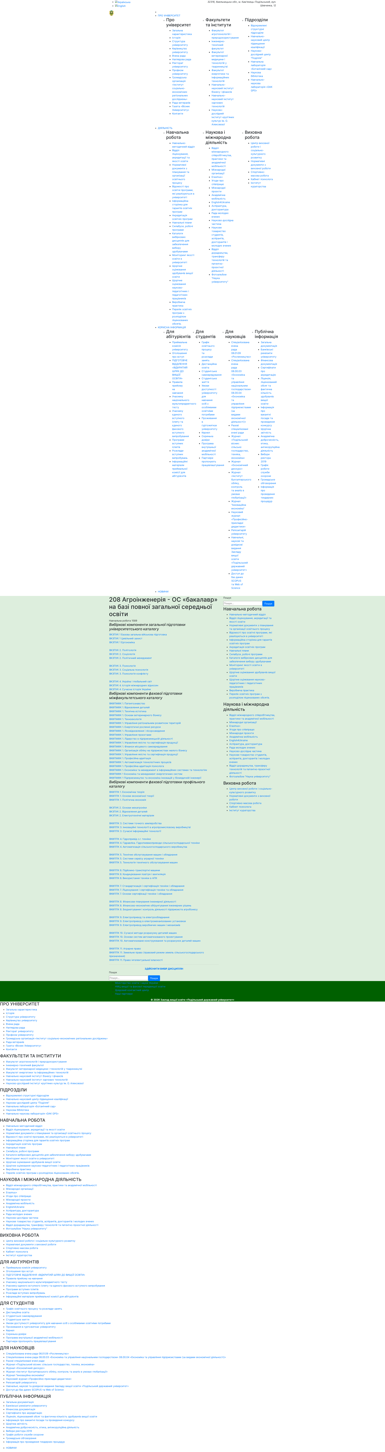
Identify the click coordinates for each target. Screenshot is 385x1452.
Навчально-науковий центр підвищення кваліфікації (37, 1099)
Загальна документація (20, 1402)
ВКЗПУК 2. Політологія (122, 650)
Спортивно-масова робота (245, 803)
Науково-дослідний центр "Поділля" (261, 54)
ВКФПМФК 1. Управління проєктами (130, 734)
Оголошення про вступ (19, 1271)
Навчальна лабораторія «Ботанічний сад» (261, 65)
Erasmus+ (217, 176)
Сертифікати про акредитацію (24, 1412)
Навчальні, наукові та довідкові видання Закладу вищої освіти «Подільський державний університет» (67, 1386)
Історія (176, 37)
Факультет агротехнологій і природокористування (225, 34)
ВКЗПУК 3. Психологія (122, 665)
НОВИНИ (163, 591)
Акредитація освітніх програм (247, 646)
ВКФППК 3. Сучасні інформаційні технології (135, 831)
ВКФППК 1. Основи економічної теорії (131, 795)
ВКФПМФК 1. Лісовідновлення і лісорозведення (137, 730)
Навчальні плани (182, 222)
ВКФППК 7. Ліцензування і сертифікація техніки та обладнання (146, 889)
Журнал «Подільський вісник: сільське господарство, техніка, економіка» (240, 447)
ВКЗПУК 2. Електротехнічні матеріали (131, 815)
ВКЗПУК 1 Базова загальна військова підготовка (138, 634)
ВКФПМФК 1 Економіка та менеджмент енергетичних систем (145, 773)
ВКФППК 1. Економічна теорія (126, 791)
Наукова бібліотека (17, 1109)
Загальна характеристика (21, 1009)
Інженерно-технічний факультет (218, 45)
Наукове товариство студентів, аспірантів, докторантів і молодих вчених (249, 758)
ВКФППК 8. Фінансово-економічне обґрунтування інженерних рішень (150, 905)
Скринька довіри (16, 1333)
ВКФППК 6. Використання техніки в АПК (133, 878)
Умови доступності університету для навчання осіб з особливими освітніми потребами (209, 400)
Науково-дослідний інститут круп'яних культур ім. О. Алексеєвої (223, 117)
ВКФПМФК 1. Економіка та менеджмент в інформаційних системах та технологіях (158, 769)
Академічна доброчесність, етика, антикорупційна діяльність (42, 1427)
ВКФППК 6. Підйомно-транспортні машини (134, 870)
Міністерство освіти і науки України (136, 982)
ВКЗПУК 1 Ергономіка (122, 642)
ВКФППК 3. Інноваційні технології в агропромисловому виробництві (150, 827)
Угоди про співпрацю (241, 729)
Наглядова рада (181, 59)
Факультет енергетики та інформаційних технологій (37, 1072)
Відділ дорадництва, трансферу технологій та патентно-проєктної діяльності (220, 260)
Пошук (227, 597)
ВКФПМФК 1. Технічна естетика (127, 711)
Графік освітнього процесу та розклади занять (34, 1308)
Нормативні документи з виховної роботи (261, 165)
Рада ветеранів (181, 102)
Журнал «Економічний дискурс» (239, 465)
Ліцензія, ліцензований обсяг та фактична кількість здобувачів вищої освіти (51, 1416)
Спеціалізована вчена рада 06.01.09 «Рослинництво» (37, 1353)
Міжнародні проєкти (241, 733)
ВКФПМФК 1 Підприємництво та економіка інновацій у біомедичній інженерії (155, 777)
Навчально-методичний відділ (247, 614)
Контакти (177, 113)
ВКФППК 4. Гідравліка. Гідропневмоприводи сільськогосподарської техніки (154, 842)
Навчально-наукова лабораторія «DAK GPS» (32, 1113)
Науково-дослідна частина (245, 751)
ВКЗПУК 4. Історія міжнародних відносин (133, 685)
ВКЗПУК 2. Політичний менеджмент (130, 657)
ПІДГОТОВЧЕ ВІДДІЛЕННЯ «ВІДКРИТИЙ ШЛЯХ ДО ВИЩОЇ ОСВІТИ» (45, 1274)
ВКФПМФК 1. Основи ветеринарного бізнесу (135, 715)
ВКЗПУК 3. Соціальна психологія (128, 669)
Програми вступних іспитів (178, 443)
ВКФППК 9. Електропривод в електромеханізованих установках (147, 921)
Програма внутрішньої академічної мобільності (34, 1337)
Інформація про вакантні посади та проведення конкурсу (40, 1420)
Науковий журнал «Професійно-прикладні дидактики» (239, 519)
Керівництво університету (21, 1020)
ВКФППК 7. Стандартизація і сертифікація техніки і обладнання (146, 885)
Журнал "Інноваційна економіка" (238, 505)
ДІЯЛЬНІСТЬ (165, 127)
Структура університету (20, 1016)
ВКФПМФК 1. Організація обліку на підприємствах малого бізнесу (148, 750)
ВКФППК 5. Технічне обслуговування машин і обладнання (143, 854)
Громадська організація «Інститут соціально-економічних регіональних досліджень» (180, 88)
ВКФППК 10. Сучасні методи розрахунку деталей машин (143, 932)
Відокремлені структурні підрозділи (259, 29)
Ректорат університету (20, 1031)
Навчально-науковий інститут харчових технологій (37, 1079)
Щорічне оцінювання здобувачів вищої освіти (33, 1162)
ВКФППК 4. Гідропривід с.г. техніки (130, 838)
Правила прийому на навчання (24, 1278)
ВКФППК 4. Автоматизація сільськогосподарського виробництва (148, 846)
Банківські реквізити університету (268, 353)
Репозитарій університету (21, 1382)
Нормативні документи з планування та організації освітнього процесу (48, 1133)
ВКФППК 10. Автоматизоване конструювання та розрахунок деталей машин (154, 940)
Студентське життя (17, 1319)
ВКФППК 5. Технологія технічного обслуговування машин (143, 862)
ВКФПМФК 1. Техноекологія (125, 719)
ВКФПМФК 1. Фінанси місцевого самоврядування (138, 746)
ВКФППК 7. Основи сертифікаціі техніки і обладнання (140, 893)
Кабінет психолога (262, 179)
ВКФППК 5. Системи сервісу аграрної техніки (136, 858)
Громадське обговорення (21, 1438)
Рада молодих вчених (242, 747)
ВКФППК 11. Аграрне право (125, 948)
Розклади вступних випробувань (180, 454)
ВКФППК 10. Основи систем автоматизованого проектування (146, 936)
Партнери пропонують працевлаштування (213, 461)
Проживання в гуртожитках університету (31, 1326)
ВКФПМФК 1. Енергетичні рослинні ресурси (135, 726)
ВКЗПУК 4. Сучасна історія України (130, 689)
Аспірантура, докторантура (245, 743)
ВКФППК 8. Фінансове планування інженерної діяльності (142, 901)
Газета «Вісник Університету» (23, 1045)
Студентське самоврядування (24, 1315)
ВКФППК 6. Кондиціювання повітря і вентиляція (137, 874)
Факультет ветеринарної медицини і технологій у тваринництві (220, 59)
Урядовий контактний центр (132, 990)
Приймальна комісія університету (180, 346)
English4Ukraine (221, 202)
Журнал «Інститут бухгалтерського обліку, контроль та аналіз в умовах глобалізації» (57, 1371)
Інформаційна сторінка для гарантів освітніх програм (38, 1140)
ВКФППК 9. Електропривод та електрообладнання (139, 917)
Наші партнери (124, 993)
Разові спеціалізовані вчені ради (239, 429)
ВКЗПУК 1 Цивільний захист (125, 638)
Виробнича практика (241, 690)
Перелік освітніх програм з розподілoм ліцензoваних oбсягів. (182, 316)
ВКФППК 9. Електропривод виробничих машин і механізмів (144, 925)
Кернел (206, 432)
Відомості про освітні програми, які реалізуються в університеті (44, 1136)
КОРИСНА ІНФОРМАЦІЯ (172, 327)
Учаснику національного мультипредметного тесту (36, 1282)
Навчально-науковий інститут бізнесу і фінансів (223, 88)
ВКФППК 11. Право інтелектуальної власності (136, 959)
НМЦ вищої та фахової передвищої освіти (140, 986)
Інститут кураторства (242, 810)
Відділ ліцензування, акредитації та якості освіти (35, 1129)
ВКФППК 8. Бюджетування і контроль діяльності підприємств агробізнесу (153, 909)
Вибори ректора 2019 (266, 458)
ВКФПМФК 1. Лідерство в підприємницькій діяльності (141, 738)
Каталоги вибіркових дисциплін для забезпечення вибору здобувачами (48, 1154)
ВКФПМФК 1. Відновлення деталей (129, 707)
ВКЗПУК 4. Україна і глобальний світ (130, 681)
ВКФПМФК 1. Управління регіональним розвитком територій (145, 722)
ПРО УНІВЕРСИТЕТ (169, 15)
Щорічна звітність (16, 1423)
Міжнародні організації (243, 722)
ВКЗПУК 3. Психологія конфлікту (128, 673)
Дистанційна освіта (17, 1312)
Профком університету (20, 1034)
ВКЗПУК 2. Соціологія (122, 654)
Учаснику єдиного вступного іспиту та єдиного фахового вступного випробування (55, 1285)
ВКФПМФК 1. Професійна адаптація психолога (136, 766)
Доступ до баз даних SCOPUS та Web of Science (237, 580)
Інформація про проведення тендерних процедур (268, 494)
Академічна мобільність (243, 736)
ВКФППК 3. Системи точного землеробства (135, 823)
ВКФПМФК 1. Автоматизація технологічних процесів (140, 762)
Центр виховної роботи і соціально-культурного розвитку (260, 150)
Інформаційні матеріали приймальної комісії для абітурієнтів (180, 468)
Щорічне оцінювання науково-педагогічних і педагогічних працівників (247, 683)
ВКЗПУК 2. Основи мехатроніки (128, 807)
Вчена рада (179, 55)
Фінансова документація (20, 1409)
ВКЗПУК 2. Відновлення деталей (128, 811)
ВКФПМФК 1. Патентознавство (127, 703)
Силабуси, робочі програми (245, 654)
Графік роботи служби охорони (25, 1434)
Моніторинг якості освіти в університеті (30, 1158)
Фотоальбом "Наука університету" (249, 776)
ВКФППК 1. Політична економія (127, 799)
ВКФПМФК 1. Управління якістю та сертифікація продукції (143, 742)
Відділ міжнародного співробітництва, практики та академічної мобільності (51, 1185)
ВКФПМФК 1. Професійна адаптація (130, 758)
